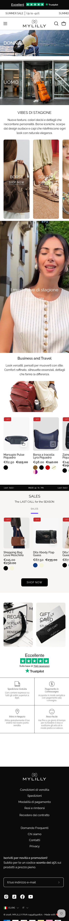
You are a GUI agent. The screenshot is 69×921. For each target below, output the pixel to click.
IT (23, 907)
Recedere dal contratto (34, 815)
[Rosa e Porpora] (36, 472)
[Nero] (7, 467)
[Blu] (36, 565)
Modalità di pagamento (34, 802)
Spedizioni (34, 795)
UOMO (11, 82)
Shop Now (16, 182)
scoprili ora (34, 298)
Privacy (35, 846)
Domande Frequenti (34, 828)
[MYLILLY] (34, 23)
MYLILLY (17, 914)
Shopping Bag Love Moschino (14, 554)
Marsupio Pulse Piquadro (14, 456)
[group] (34, 5)
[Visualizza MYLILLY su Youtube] (30, 896)
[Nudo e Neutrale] (55, 467)
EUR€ (11, 907)
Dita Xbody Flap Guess (43, 554)
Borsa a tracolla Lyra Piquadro (43, 456)
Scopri (45, 635)
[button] (55, 23)
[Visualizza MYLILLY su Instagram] (6, 896)
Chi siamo (34, 834)
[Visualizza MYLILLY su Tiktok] (14, 896)
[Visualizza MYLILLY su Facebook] (22, 896)
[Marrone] (36, 467)
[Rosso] (48, 467)
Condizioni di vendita (34, 789)
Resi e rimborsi (34, 808)
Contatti (34, 840)
